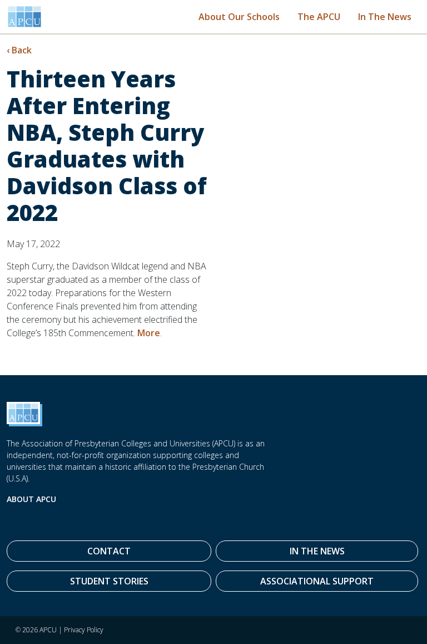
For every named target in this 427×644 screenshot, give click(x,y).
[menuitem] (239, 16)
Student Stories (109, 581)
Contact (109, 551)
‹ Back (19, 50)
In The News (384, 17)
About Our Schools (239, 17)
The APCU (318, 17)
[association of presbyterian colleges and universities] (24, 16)
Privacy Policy (83, 630)
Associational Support (317, 581)
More (148, 333)
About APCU (31, 499)
